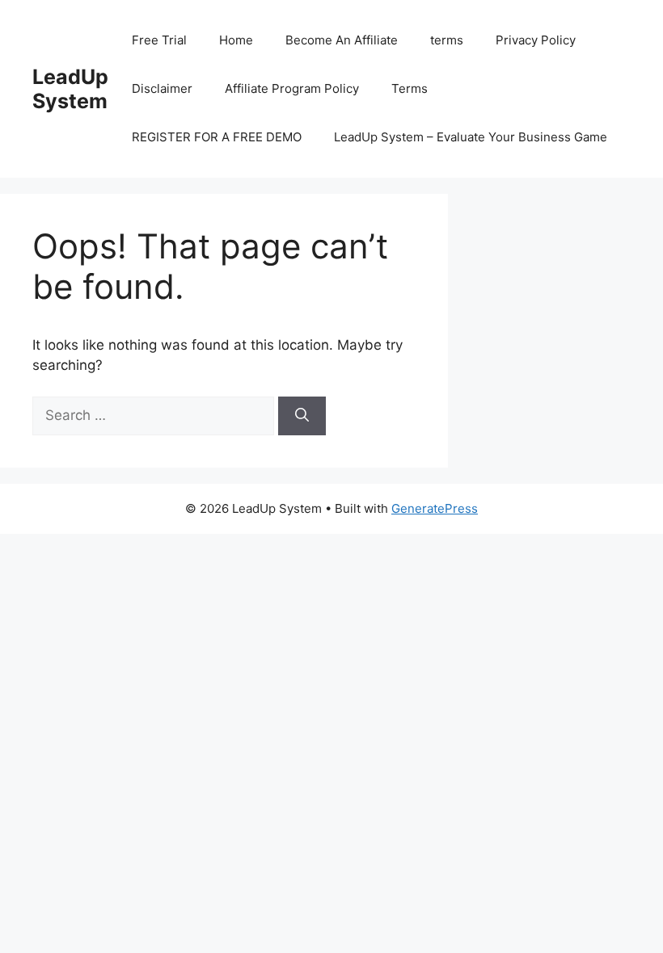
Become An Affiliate (341, 40)
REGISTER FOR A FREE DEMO (217, 137)
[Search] (302, 416)
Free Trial (159, 40)
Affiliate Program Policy (292, 88)
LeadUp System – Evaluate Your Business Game (470, 137)
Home (236, 40)
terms (446, 40)
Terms (409, 88)
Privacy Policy (536, 40)
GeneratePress (434, 508)
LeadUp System (70, 89)
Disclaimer (162, 88)
